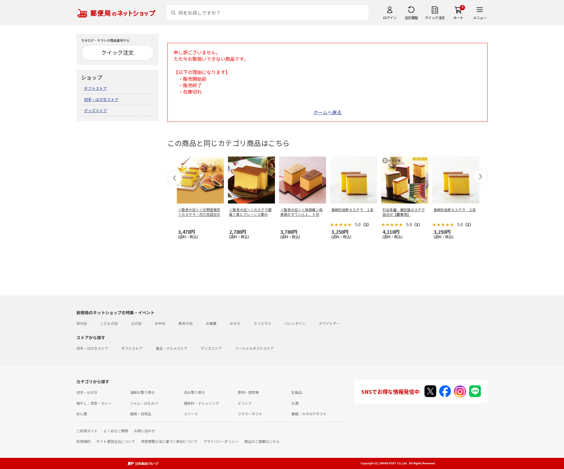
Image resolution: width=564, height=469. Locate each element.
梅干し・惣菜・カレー (94, 403)
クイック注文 (435, 17)
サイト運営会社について (115, 441)
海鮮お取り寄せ (142, 392)
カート (458, 17)
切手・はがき (87, 392)
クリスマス (262, 323)
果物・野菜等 (248, 392)
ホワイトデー (329, 323)
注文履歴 (411, 17)
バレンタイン (295, 323)
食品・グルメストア (171, 348)
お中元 (160, 323)
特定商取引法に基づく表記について (169, 441)
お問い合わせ (144, 430)
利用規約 (83, 441)
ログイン (390, 17)
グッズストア (95, 110)
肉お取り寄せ (194, 392)
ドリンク (245, 403)
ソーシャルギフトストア (254, 348)
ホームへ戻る (327, 112)
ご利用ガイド (87, 430)
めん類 (81, 413)
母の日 (81, 323)
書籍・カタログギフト (309, 413)
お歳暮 (211, 323)
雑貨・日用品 (140, 413)
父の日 (136, 323)
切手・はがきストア (101, 99)
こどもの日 (109, 323)
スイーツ (191, 413)
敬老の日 (186, 323)
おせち (235, 323)
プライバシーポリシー (221, 441)
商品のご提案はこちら (262, 441)
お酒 (294, 403)
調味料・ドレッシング (201, 403)
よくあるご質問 (115, 430)
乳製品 (296, 392)
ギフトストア (95, 88)
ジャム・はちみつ (144, 403)
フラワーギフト (250, 413)
